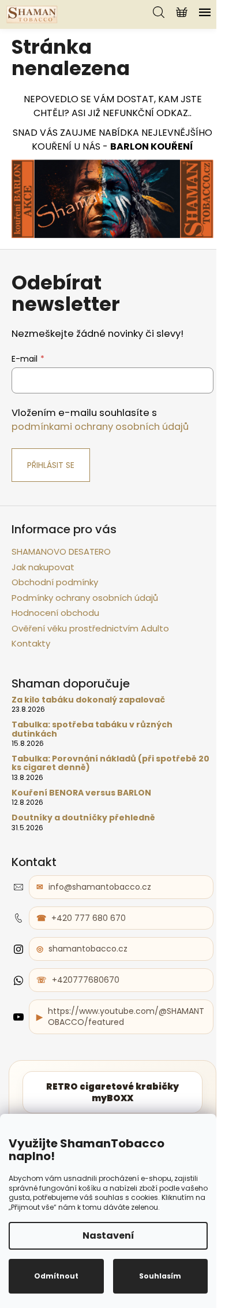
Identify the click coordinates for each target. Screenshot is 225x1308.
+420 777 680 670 (88, 918)
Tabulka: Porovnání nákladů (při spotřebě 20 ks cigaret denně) (110, 763)
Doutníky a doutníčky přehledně (83, 817)
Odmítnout (56, 1276)
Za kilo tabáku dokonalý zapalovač (88, 700)
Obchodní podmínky (55, 582)
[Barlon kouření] (112, 198)
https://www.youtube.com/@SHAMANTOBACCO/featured (126, 1016)
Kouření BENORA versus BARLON (81, 793)
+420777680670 (85, 980)
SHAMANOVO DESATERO (61, 551)
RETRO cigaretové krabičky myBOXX (112, 1092)
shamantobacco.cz (87, 948)
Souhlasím (160, 1276)
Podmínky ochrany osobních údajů (85, 598)
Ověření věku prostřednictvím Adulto (90, 628)
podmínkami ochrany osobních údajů (100, 426)
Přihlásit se (50, 465)
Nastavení (108, 1235)
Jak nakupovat (43, 567)
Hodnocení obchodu (55, 613)
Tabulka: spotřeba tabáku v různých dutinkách (92, 729)
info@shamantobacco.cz (99, 887)
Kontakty (31, 643)
